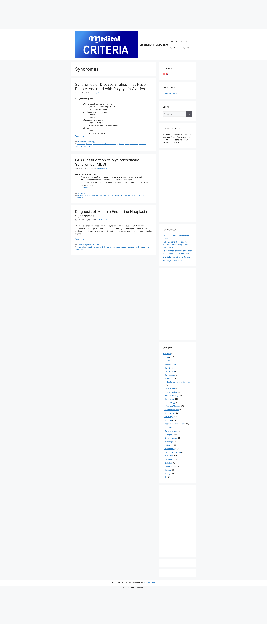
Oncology (168, 427)
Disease (89, 144)
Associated (81, 144)
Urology (167, 474)
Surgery (167, 470)
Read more (79, 136)
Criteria (184, 42)
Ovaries (121, 144)
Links (165, 477)
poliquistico (134, 144)
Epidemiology (170, 388)
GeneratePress (149, 583)
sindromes (146, 247)
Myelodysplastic (131, 195)
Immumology (169, 403)
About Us (167, 354)
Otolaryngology (170, 438)
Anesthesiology (170, 364)
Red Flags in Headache (172, 260)
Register (173, 48)
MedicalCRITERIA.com (153, 44)
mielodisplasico (119, 195)
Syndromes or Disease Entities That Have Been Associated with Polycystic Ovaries (110, 86)
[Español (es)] (164, 74)
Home (172, 42)
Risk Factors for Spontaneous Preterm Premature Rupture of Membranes (175, 244)
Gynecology (113, 144)
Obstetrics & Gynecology (86, 142)
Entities (106, 144)
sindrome (78, 146)
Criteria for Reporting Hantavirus (176, 257)
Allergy (167, 361)
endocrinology (98, 144)
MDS (111, 195)
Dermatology (169, 375)
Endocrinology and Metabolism (88, 245)
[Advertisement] (62, 14)
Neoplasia (130, 247)
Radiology (168, 463)
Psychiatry (168, 456)
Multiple (123, 247)
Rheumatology (170, 466)
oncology (138, 247)
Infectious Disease (172, 406)
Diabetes (168, 379)
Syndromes (86, 146)
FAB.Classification (93, 195)
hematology (104, 195)
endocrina (97, 247)
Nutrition (168, 420)
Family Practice (170, 392)
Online (170, 93)
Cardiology (168, 368)
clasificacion (81, 195)
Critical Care (169, 371)
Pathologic (168, 442)
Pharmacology (170, 449)
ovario (127, 144)
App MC (186, 48)
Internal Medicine (171, 410)
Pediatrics (168, 445)
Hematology (81, 193)
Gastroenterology (171, 395)
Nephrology (169, 413)
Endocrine (105, 247)
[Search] (189, 114)
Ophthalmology (170, 431)
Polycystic (142, 144)
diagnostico (89, 247)
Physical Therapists (172, 452)
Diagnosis (80, 247)
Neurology (168, 417)
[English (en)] (167, 74)
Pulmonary (168, 459)
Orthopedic (169, 434)
